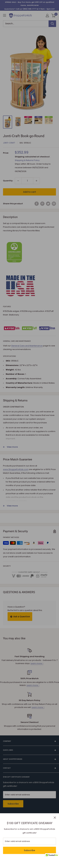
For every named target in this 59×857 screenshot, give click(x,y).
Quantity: (8, 180)
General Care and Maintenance (27, 345)
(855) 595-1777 (29, 9)
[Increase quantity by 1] (36, 181)
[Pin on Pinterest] (42, 204)
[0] (53, 15)
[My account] (47, 15)
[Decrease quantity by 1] (18, 181)
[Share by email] (54, 204)
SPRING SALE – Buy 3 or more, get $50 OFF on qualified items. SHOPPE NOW (29, 3)
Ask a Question (21, 616)
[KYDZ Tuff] (30, 328)
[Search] (52, 23)
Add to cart (29, 191)
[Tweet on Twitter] (48, 204)
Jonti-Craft (9, 143)
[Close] (55, 817)
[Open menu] (4, 15)
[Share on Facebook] (36, 204)
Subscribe (29, 850)
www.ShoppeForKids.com (15, 469)
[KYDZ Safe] (12, 328)
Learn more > (37, 663)
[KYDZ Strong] (47, 328)
